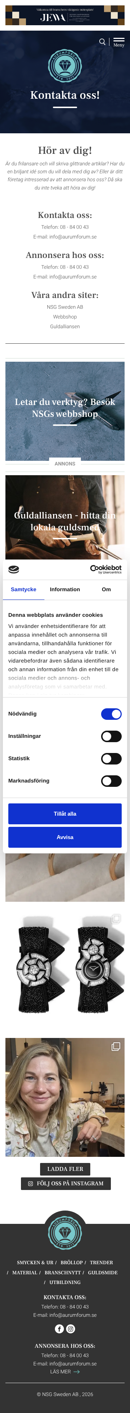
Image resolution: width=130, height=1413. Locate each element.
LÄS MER (61, 1371)
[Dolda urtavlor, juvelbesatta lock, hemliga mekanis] (65, 969)
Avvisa (65, 837)
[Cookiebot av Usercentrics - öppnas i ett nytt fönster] (92, 569)
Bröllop (72, 1263)
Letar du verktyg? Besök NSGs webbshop (65, 408)
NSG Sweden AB (65, 306)
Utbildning (65, 1283)
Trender (101, 1263)
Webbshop (65, 316)
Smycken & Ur (35, 1263)
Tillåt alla (65, 814)
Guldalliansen (65, 326)
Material (25, 1273)
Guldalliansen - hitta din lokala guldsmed (65, 521)
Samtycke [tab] (23, 590)
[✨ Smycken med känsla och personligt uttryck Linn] (65, 1097)
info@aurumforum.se (73, 236)
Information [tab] (65, 590)
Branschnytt (63, 1273)
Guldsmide (103, 1273)
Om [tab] (106, 590)
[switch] (111, 736)
